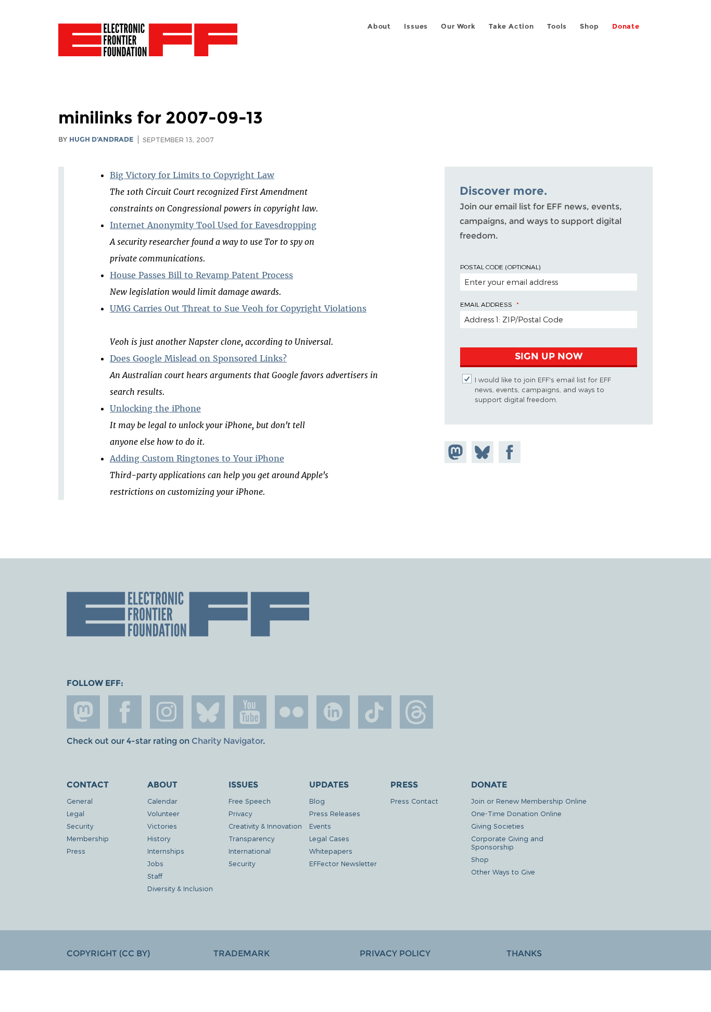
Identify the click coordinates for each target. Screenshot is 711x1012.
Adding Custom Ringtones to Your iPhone (197, 458)
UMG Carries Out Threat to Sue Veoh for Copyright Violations (238, 308)
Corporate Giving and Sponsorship (507, 842)
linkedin (333, 712)
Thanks (524, 953)
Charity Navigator (227, 741)
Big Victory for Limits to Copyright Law (192, 175)
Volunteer (163, 813)
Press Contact (414, 801)
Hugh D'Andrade (101, 139)
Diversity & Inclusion (180, 888)
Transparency (251, 838)
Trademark (241, 953)
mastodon (83, 712)
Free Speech (249, 801)
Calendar (162, 801)
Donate (626, 26)
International (249, 851)
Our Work (458, 26)
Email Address (486, 304)
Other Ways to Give (503, 872)
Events (320, 826)
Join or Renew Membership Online (529, 801)
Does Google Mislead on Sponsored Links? (198, 358)
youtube (249, 712)
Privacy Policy (395, 953)
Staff (154, 876)
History (158, 838)
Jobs (155, 863)
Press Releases (334, 813)
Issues (416, 26)
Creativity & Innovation (265, 826)
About (379, 26)
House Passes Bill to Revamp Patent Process (201, 275)
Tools (557, 26)
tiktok (374, 712)
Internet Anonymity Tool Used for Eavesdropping (213, 225)
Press (76, 851)
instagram (166, 712)
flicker (291, 712)
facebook (125, 712)
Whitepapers (330, 851)
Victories (162, 826)
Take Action (511, 26)
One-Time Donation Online (516, 813)
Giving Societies (497, 826)
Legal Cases (329, 838)
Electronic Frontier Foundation (147, 45)
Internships (165, 851)
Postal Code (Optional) (500, 266)
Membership (88, 838)
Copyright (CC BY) (108, 953)
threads (416, 712)
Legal (75, 813)
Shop (589, 26)
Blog (317, 801)
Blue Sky (208, 712)
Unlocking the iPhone (155, 408)
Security (80, 826)
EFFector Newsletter (343, 863)
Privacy (240, 813)
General (80, 801)
